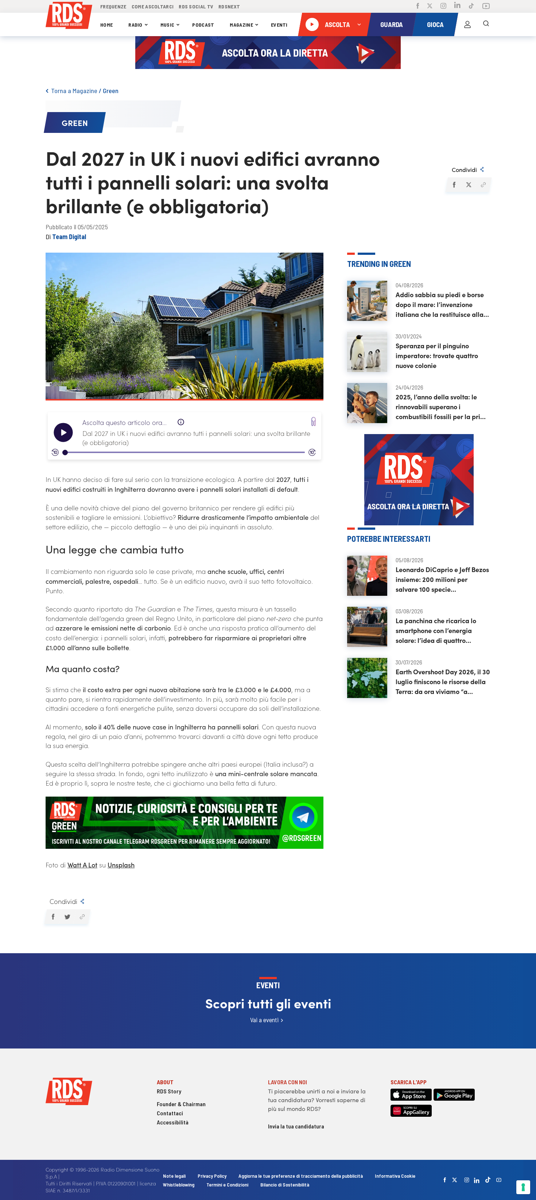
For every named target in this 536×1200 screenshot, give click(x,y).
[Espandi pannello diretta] (359, 24)
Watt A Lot (82, 864)
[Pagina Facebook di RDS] (417, 6)
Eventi (279, 25)
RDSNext (229, 6)
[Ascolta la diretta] (312, 24)
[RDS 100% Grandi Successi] (69, 16)
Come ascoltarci (153, 6)
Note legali (175, 1176)
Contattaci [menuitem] (170, 1112)
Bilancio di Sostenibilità (284, 1184)
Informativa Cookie (395, 1176)
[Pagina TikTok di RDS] (471, 6)
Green (111, 91)
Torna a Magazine (74, 91)
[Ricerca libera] (486, 24)
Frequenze (113, 6)
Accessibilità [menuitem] (173, 1122)
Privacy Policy (212, 1176)
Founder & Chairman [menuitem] (181, 1103)
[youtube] (499, 1180)
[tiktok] (488, 1180)
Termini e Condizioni (227, 1184)
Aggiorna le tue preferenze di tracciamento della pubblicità (300, 1176)
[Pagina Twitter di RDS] (430, 6)
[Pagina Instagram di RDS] (443, 6)
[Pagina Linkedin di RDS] (457, 6)
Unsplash (121, 864)
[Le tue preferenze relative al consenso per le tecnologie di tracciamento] (523, 1187)
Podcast (203, 25)
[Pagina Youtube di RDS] (486, 6)
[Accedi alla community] (467, 24)
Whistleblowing (178, 1184)
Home (106, 25)
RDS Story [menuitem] (169, 1091)
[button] (453, 184)
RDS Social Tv (196, 6)
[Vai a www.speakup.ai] (313, 421)
